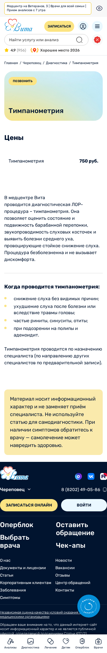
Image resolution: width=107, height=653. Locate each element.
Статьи (6, 575)
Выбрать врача (14, 541)
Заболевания (13, 590)
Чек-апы (70, 545)
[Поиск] (79, 39)
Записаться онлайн (29, 505)
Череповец (12, 489)
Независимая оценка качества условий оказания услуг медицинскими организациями (44, 614)
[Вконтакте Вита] (91, 476)
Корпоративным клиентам (25, 583)
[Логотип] (18, 25)
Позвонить (23, 81)
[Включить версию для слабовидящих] (99, 8)
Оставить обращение (75, 529)
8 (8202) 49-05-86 (80, 489)
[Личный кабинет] (83, 26)
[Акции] (97, 39)
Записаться (59, 26)
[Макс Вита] (78, 476)
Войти (84, 505)
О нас (5, 561)
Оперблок (16, 525)
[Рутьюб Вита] (103, 476)
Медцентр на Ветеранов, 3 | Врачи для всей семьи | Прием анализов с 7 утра (46, 8)
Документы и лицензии (23, 568)
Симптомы (10, 598)
